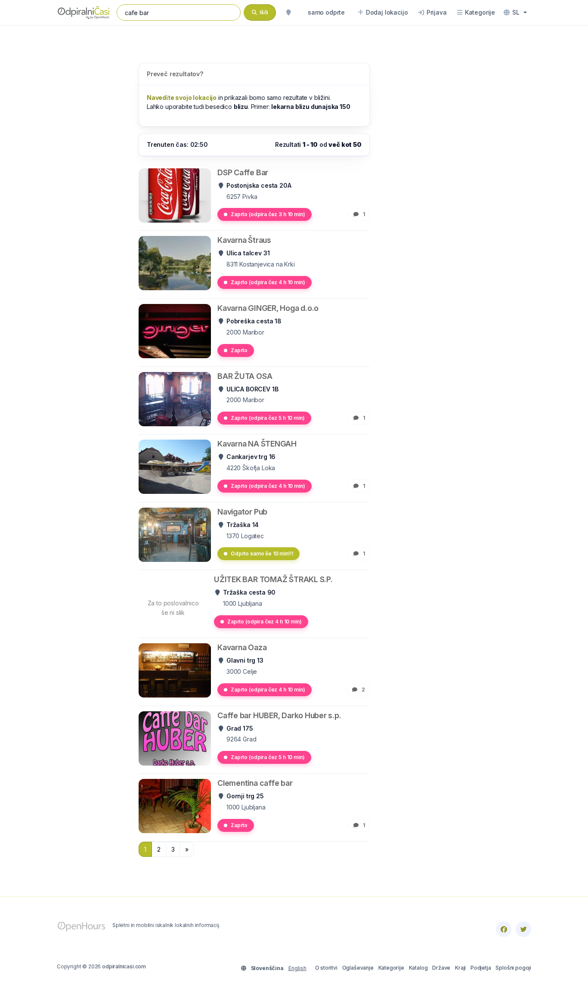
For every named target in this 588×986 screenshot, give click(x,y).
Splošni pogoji (513, 967)
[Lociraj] (288, 12)
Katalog (418, 967)
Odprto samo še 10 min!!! (262, 553)
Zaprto (239, 350)
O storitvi (326, 967)
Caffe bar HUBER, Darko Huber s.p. (279, 715)
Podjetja (480, 967)
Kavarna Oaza (241, 647)
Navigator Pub (242, 511)
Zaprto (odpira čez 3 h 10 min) (268, 214)
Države (441, 967)
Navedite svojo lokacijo (182, 97)
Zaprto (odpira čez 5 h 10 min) (268, 418)
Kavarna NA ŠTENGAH (257, 443)
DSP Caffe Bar (242, 172)
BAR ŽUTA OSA (244, 376)
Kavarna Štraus (244, 240)
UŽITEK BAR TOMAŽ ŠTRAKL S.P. (273, 579)
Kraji (460, 967)
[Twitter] (523, 929)
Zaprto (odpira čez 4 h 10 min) (268, 282)
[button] (515, 12)
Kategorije (391, 967)
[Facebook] (503, 929)
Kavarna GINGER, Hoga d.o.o (268, 308)
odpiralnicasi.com (124, 966)
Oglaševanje (358, 967)
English (297, 968)
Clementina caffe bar (255, 783)
